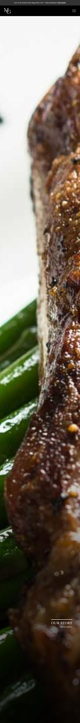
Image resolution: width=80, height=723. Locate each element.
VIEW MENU (61, 3)
